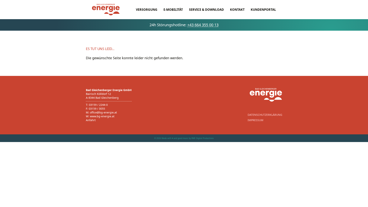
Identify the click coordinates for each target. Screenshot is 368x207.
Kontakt (237, 9)
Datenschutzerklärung (265, 115)
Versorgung (146, 9)
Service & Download (206, 9)
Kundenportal (263, 9)
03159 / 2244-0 (98, 105)
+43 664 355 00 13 (203, 24)
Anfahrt (91, 120)
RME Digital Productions (202, 138)
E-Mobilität (173, 9)
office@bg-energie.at (103, 112)
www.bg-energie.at (102, 116)
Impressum (255, 120)
